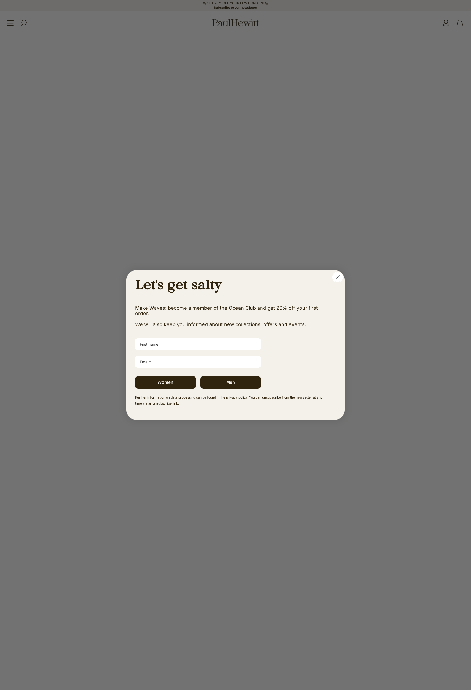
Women (165, 382)
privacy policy (236, 397)
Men (230, 382)
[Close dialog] (337, 277)
